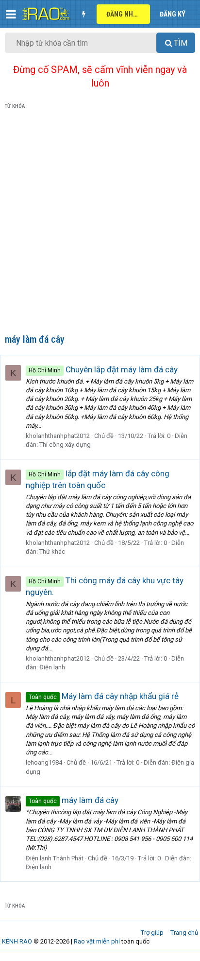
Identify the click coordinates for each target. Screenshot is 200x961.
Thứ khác (52, 551)
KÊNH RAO (17, 941)
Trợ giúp (152, 932)
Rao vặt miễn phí (97, 941)
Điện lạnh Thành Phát (54, 858)
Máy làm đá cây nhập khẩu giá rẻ (104, 696)
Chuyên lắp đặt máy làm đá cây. (104, 369)
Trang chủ (184, 932)
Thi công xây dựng (65, 444)
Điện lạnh (52, 667)
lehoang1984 (44, 762)
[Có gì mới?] (83, 14)
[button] (11, 14)
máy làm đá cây (73, 800)
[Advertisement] (100, 223)
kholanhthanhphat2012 (58, 435)
